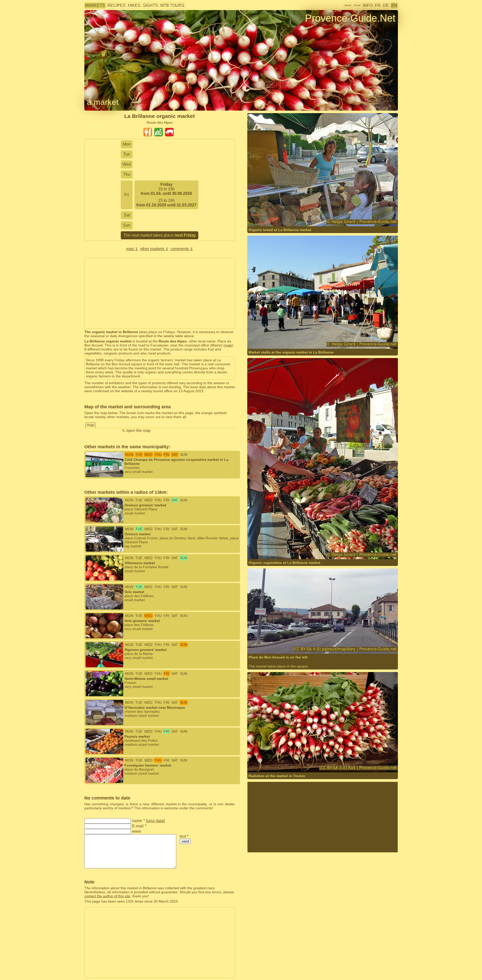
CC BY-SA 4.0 (322, 644)
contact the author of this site (107, 896)
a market (102, 102)
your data (155, 821)
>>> (357, 5)
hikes (134, 5)
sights (150, 5)
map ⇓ (132, 249)
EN (394, 5)
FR (378, 5)
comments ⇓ (181, 249)
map (228, 345)
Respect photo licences (103, 26)
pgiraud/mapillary (276, 644)
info (368, 5)
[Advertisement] (160, 293)
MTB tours (172, 5)
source (276, 762)
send (185, 841)
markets (95, 5)
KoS (266, 762)
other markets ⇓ (154, 249)
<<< (347, 5)
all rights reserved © (274, 216)
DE (386, 5)
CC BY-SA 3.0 (313, 762)
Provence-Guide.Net (350, 18)
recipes (116, 5)
